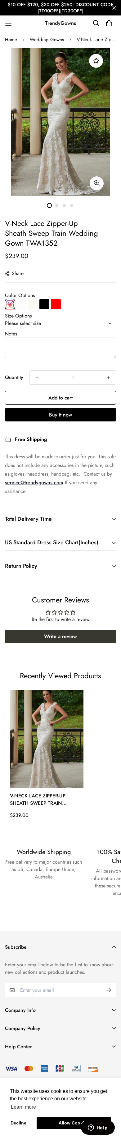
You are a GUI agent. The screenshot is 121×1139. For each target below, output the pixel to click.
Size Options (18, 315)
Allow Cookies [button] (74, 1122)
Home (11, 39)
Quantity (14, 377)
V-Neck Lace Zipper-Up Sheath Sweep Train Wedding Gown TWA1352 (43, 799)
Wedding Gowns (47, 39)
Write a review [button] (60, 636)
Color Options (20, 295)
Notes (11, 333)
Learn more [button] (23, 1107)
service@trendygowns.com (34, 482)
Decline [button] (18, 1122)
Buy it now (60, 414)
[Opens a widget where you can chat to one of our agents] (98, 1128)
